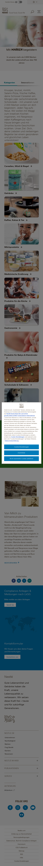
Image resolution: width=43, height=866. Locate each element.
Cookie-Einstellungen (17, 437)
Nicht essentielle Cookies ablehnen (21, 458)
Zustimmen (21, 453)
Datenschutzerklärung (12, 441)
